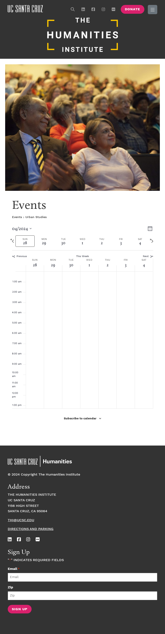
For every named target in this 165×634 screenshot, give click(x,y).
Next (146, 256)
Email (14, 569)
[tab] (25, 241)
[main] (82, 320)
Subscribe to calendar (80, 418)
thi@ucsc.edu (21, 520)
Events (17, 217)
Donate (132, 9)
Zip (10, 587)
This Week (82, 256)
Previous (22, 256)
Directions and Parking (30, 529)
